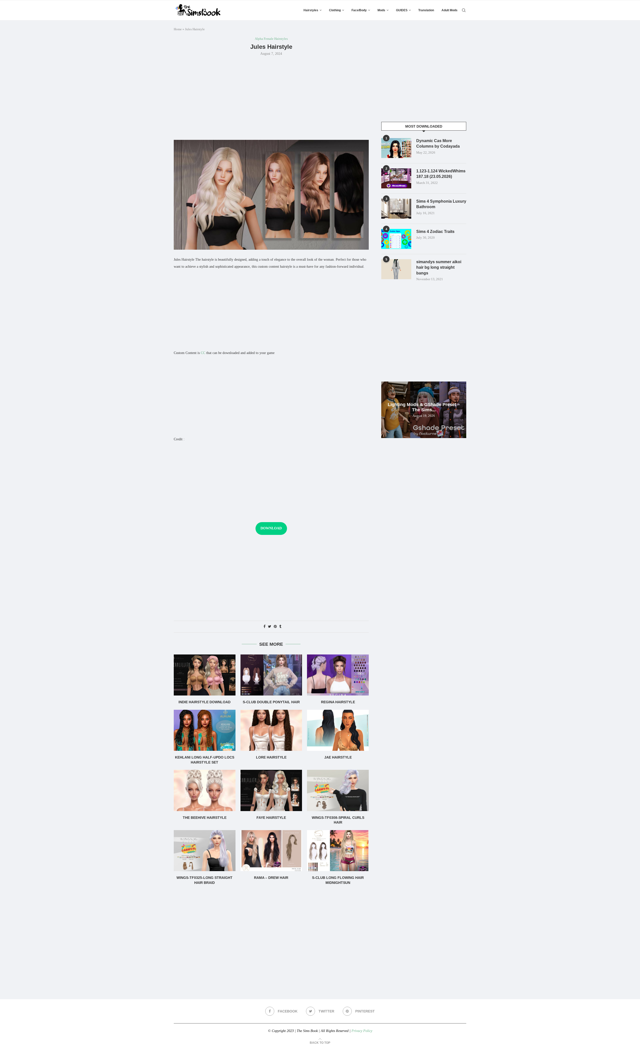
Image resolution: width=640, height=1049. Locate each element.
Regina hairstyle (338, 702)
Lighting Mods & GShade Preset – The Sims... (424, 407)
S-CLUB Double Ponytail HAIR (271, 702)
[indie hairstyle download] (205, 674)
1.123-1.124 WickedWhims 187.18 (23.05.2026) (441, 174)
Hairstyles (311, 10)
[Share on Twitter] (269, 627)
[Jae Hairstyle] (338, 730)
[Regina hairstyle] (338, 674)
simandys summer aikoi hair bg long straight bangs (438, 267)
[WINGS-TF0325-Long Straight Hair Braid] (205, 850)
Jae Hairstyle (338, 757)
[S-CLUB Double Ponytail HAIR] (271, 674)
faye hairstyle (271, 818)
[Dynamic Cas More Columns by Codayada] (396, 148)
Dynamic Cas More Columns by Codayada (438, 143)
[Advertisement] (271, 97)
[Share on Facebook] (265, 627)
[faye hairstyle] (271, 790)
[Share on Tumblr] (280, 627)
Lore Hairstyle (271, 757)
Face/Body (359, 10)
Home (178, 29)
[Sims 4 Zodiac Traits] (396, 239)
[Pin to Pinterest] (275, 627)
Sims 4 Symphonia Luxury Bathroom (441, 204)
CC (203, 353)
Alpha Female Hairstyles (271, 39)
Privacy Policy (362, 1031)
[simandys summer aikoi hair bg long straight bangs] (396, 269)
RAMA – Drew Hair (271, 878)
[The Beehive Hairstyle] (205, 790)
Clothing (335, 10)
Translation (426, 10)
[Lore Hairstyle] (271, 730)
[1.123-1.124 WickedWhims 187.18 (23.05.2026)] (396, 178)
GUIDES (402, 10)
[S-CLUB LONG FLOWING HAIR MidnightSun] (338, 850)
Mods (381, 10)
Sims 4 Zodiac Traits (435, 231)
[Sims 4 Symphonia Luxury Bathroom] (396, 209)
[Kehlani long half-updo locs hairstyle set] (205, 730)
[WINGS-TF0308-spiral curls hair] (338, 790)
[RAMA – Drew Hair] (271, 850)
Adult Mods (450, 10)
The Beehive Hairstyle (204, 818)
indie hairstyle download (204, 702)
